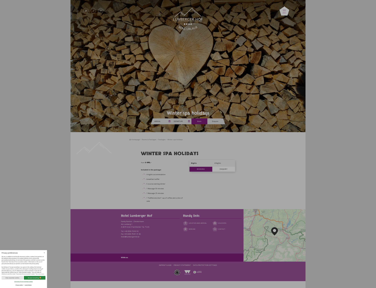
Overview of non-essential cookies (23, 281)
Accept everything (33, 278)
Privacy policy (19, 285)
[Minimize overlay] (44, 252)
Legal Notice (28, 285)
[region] (23, 264)
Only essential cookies (12, 278)
